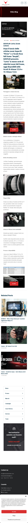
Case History (9, 408)
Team (6, 419)
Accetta (14, 511)
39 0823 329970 (6, 490)
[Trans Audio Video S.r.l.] (5, 3)
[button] (26, 496)
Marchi (7, 398)
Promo (7, 393)
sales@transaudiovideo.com (14, 445)
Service (7, 414)
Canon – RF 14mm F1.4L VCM (9, 346)
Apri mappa (5, 492)
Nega (14, 515)
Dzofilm (17, 40)
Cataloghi (8, 403)
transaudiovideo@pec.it (6, 475)
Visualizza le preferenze (14, 519)
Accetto (14, 129)
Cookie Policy (14, 126)
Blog (13, 40)
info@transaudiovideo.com (7, 473)
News (6, 388)
